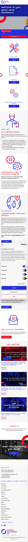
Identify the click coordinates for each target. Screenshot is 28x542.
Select (14, 59)
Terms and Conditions (6, 517)
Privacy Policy (4, 515)
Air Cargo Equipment (6, 490)
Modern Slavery (5, 519)
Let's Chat (13, 453)
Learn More (6, 241)
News (2, 502)
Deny (14, 296)
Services (3, 494)
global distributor (16, 235)
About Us (3, 504)
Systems (3, 492)
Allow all (14, 287)
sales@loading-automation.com (10, 474)
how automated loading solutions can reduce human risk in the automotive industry (13, 364)
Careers (3, 513)
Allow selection (14, 292)
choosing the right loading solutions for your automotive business (12, 389)
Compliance (4, 510)
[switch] (25, 270)
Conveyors (3, 488)
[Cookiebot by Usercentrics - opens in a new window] (21, 244)
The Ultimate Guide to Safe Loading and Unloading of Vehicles (13, 414)
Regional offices (6, 477)
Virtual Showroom (5, 500)
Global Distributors (5, 508)
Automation (4, 485)
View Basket (14, 36)
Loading (3, 483)
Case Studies (4, 498)
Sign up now (6, 337)
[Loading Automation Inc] (5, 2)
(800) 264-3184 (6, 475)
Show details (21, 283)
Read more (3, 367)
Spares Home (7, 31)
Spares (3, 496)
